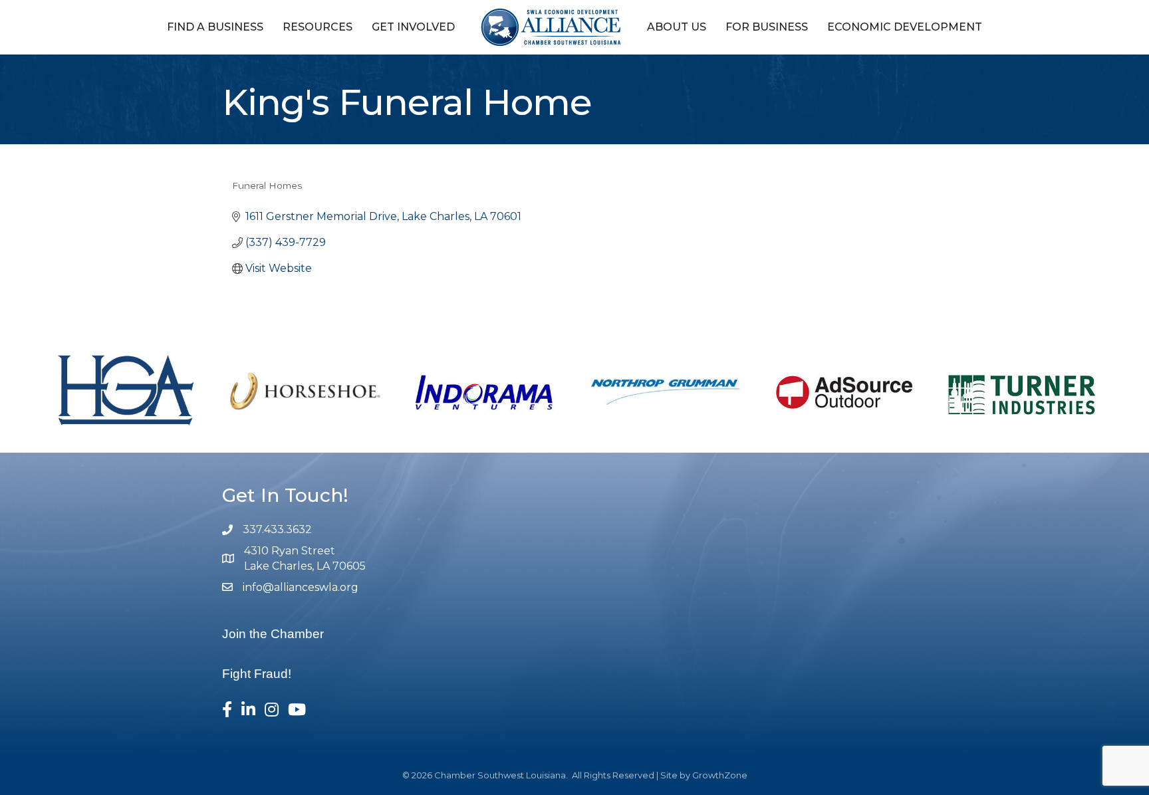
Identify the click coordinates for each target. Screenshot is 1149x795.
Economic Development (904, 27)
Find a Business (215, 27)
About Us (676, 27)
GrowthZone (719, 775)
